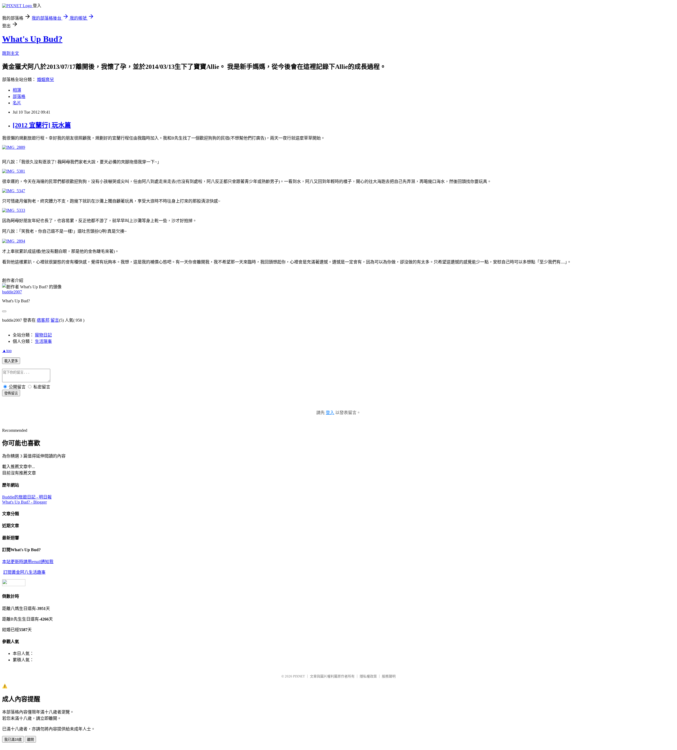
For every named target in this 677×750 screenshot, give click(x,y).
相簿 (17, 90)
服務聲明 (389, 676)
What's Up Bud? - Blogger (24, 502)
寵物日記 (43, 335)
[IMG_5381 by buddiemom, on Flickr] (13, 171)
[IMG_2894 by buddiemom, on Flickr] (13, 241)
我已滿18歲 (13, 740)
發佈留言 (11, 393)
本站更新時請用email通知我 (27, 561)
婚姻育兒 (45, 79)
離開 (30, 740)
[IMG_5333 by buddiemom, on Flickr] (13, 210)
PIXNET (299, 676)
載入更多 (11, 361)
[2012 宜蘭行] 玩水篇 (42, 125)
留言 (55, 320)
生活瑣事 (43, 341)
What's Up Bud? (32, 39)
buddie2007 (12, 292)
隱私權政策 (368, 676)
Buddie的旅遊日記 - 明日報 (27, 497)
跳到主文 (10, 53)
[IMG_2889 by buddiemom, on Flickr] (13, 147)
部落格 (19, 96)
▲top (7, 350)
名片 (17, 103)
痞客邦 (43, 320)
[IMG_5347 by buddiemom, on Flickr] (13, 190)
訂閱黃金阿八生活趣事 (24, 572)
